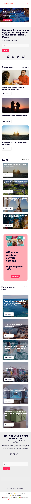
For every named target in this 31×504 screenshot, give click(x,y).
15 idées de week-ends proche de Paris (15, 182)
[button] (25, 67)
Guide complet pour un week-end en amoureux (14, 116)
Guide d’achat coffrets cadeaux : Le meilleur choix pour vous (14, 88)
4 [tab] (15, 24)
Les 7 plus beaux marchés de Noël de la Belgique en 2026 (15, 216)
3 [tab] (14, 24)
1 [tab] (11, 24)
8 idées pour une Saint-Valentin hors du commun (14, 143)
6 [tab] (18, 24)
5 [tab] (17, 24)
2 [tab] (12, 24)
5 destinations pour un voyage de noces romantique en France (15, 199)
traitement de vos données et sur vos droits (18, 448)
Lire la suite (6, 94)
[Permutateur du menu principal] (27, 3)
